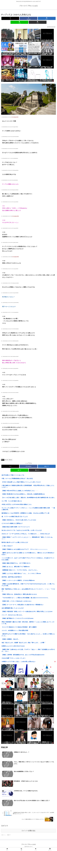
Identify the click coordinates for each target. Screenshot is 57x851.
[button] (38, 22)
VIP (3, 459)
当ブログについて (28, 846)
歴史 (11, 459)
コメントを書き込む (28, 830)
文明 (7, 459)
